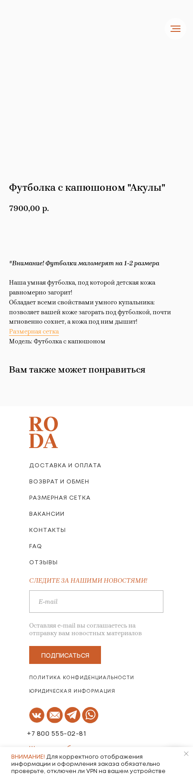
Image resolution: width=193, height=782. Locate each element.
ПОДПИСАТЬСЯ (65, 655)
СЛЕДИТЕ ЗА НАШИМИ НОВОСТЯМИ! (88, 580)
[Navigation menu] (175, 29)
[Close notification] (186, 753)
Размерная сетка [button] (34, 331)
